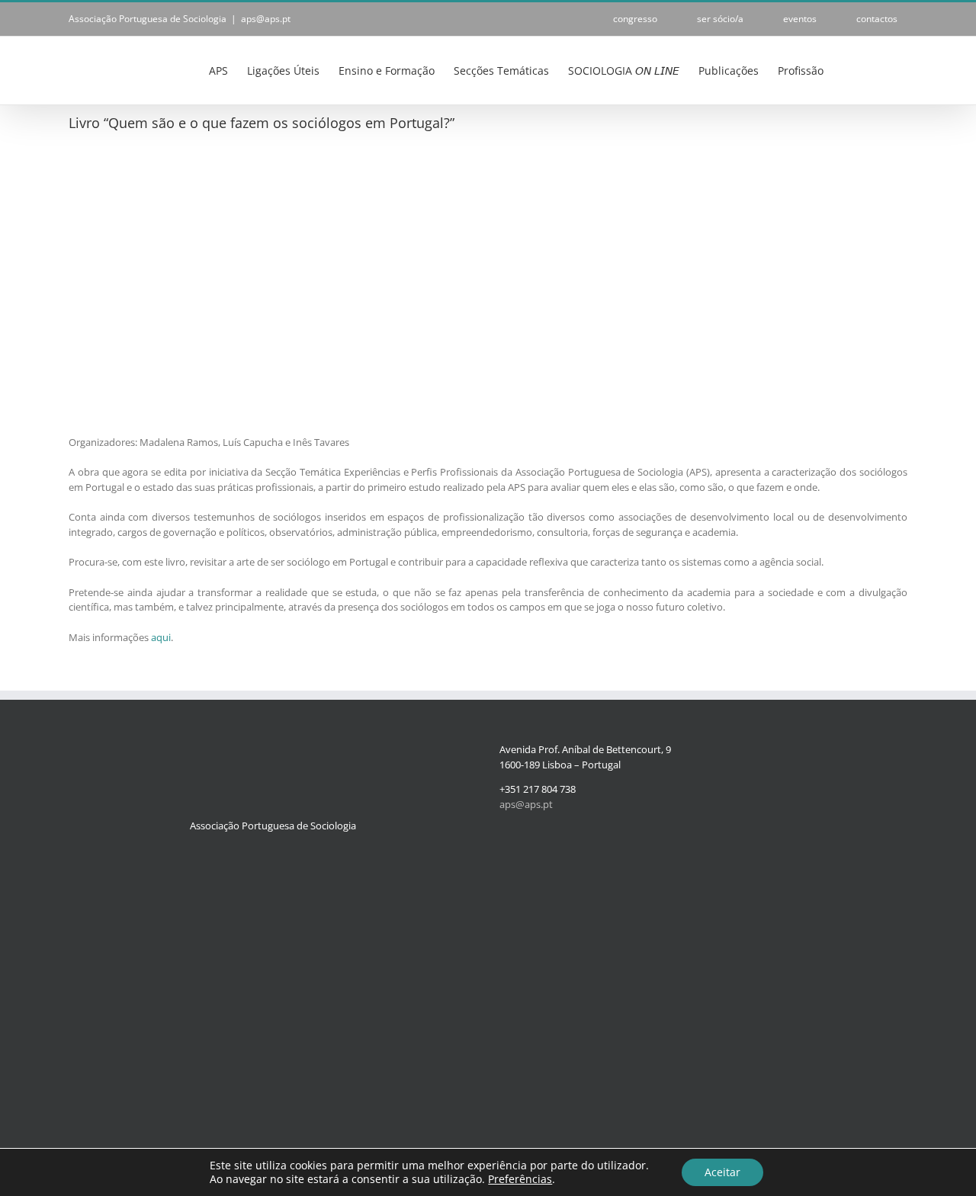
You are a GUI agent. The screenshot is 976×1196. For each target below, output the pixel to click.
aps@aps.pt (266, 18)
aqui (161, 637)
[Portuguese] (852, 70)
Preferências (520, 1179)
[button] (884, 69)
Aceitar (722, 1172)
